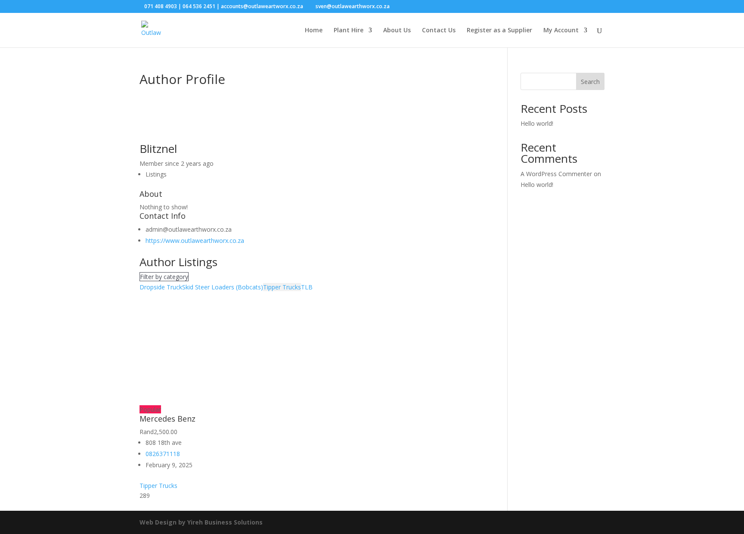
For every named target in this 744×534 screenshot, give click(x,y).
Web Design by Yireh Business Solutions (201, 522)
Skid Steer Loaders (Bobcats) (222, 287)
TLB (307, 287)
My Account (561, 30)
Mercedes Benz (167, 418)
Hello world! (537, 123)
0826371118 (163, 454)
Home (313, 30)
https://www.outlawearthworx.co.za (195, 240)
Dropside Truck (161, 287)
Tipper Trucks (282, 287)
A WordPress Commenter (556, 174)
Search (590, 82)
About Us (397, 30)
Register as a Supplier (499, 30)
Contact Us (439, 30)
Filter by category (164, 277)
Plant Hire (348, 30)
